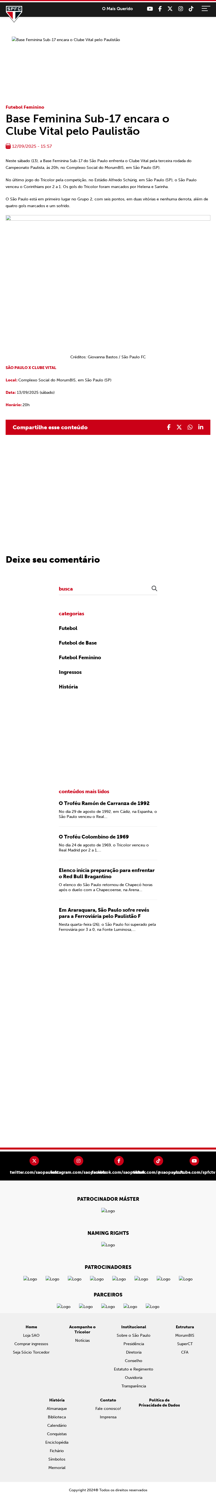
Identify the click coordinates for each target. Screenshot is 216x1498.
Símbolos (56, 1459)
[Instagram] (180, 9)
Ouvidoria (133, 1377)
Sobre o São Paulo (133, 1335)
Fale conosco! (108, 1408)
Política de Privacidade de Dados (159, 1403)
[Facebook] (160, 9)
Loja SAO (31, 1335)
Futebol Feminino (25, 107)
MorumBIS (184, 1335)
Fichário (57, 1450)
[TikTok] (191, 9)
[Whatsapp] (190, 427)
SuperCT (185, 1344)
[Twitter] (170, 9)
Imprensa (108, 1417)
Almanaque (57, 1408)
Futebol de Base (78, 643)
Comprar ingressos (31, 1344)
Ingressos (70, 672)
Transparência (134, 1386)
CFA (184, 1352)
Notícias (82, 1340)
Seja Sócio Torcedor (31, 1352)
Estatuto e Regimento (133, 1369)
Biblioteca (57, 1417)
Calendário (57, 1425)
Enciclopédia (56, 1442)
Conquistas (57, 1434)
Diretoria (133, 1352)
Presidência (133, 1344)
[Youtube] (150, 9)
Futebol (68, 628)
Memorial (57, 1467)
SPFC (14, 14)
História (68, 687)
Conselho (133, 1360)
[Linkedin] (200, 427)
